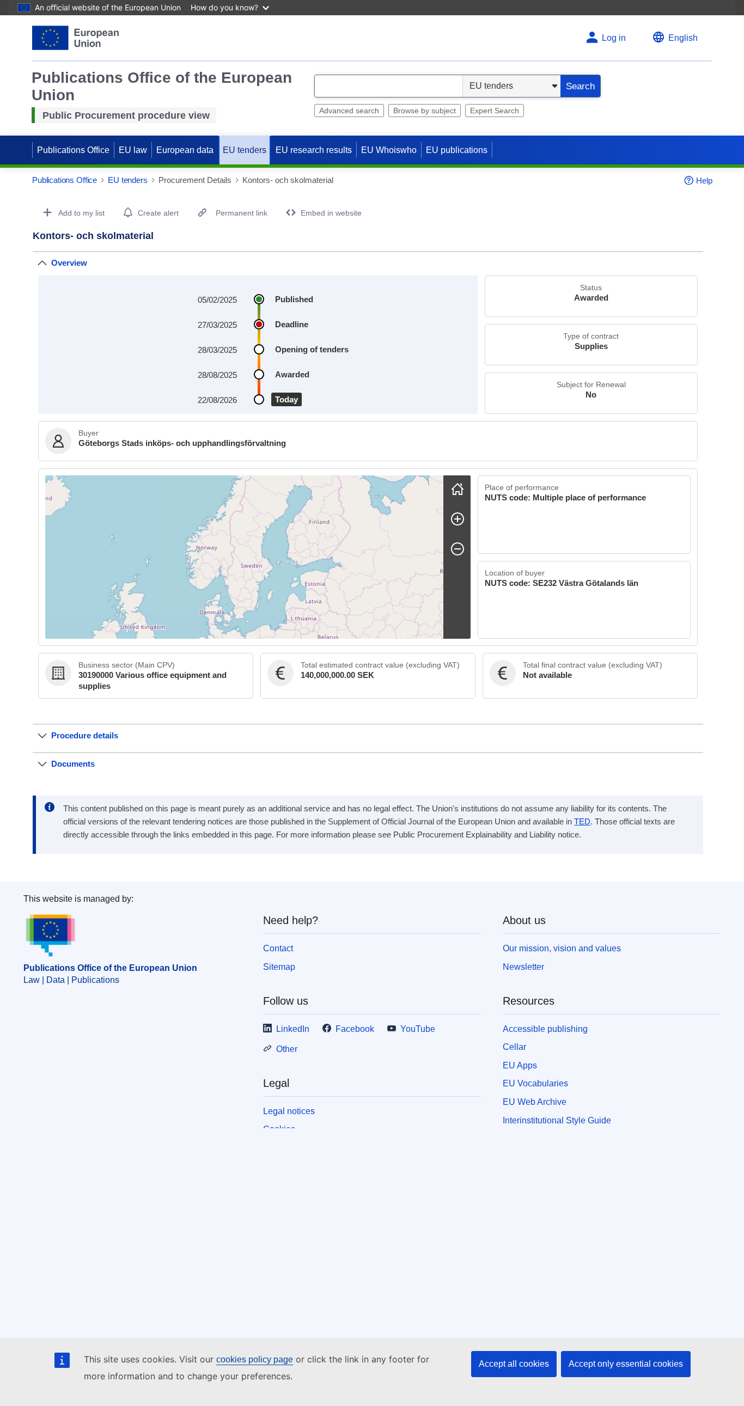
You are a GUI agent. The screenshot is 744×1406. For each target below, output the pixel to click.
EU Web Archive (534, 1102)
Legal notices (289, 1111)
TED (582, 821)
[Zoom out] (457, 549)
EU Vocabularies (535, 1083)
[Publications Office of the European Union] (75, 38)
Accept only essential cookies (626, 1363)
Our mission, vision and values (562, 948)
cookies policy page (254, 1359)
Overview (69, 262)
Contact (278, 948)
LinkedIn (292, 1029)
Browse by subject (424, 110)
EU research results (314, 150)
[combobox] (388, 86)
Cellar (514, 1047)
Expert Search (494, 110)
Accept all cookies (514, 1363)
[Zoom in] (457, 519)
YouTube (417, 1029)
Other (286, 1049)
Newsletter (523, 966)
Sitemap (279, 966)
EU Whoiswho (389, 150)
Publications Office (73, 150)
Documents (73, 763)
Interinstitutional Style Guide (557, 1120)
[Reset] (457, 489)
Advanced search (349, 110)
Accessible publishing (545, 1029)
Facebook (355, 1029)
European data (185, 150)
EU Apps (520, 1065)
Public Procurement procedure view (126, 115)
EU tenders (244, 150)
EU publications (456, 150)
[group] (244, 557)
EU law (133, 150)
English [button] (683, 37)
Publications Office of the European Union (110, 968)
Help (704, 180)
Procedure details (84, 735)
